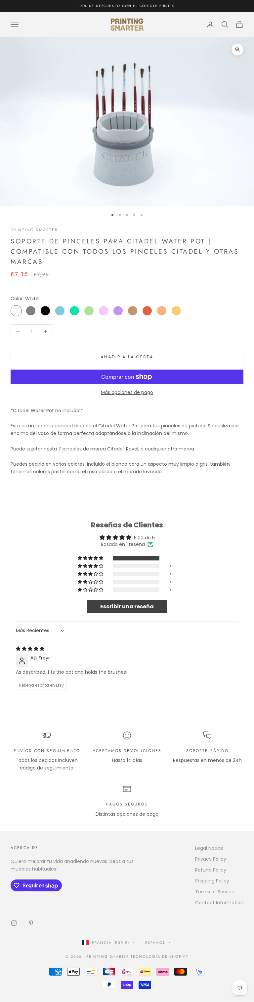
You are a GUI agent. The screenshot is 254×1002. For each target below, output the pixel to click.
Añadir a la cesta (127, 357)
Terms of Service (214, 891)
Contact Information (219, 902)
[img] (30, 648)
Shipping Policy (212, 880)
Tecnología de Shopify (160, 956)
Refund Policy (210, 870)
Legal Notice (209, 848)
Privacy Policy (210, 859)
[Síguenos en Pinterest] (31, 923)
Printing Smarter (34, 230)
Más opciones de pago (127, 392)
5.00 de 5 (144, 537)
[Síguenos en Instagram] (14, 923)
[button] (91, 558)
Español (155, 942)
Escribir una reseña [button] (127, 606)
